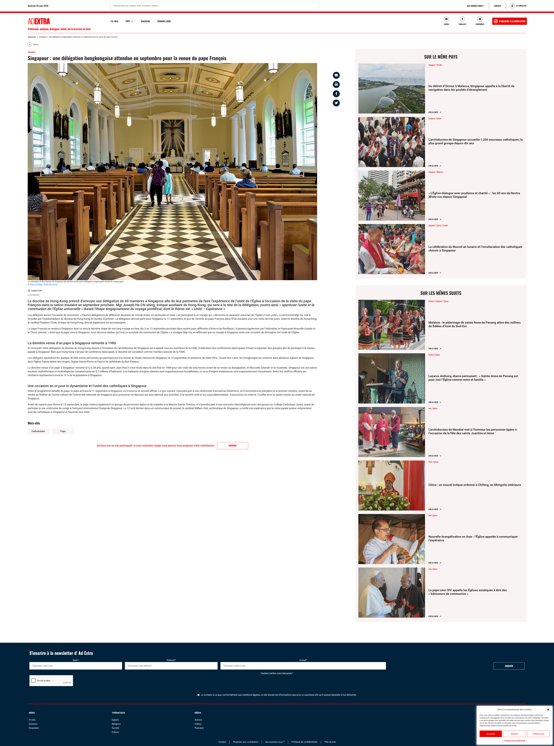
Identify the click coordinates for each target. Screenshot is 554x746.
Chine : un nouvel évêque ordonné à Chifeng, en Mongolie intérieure (474, 485)
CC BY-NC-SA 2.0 (50, 284)
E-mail (303, 660)
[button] (548, 709)
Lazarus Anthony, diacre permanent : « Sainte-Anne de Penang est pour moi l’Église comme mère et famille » (473, 377)
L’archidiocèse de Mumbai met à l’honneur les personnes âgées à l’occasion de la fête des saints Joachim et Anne (472, 431)
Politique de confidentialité (514, 741)
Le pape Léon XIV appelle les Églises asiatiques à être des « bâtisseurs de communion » (467, 592)
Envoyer (509, 666)
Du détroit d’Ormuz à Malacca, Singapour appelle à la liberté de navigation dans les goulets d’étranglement (471, 87)
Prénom (171, 660)
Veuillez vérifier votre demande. (277, 673)
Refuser (514, 734)
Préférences (538, 734)
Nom (76, 660)
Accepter (490, 734)
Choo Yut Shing (36, 284)
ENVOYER (233, 445)
